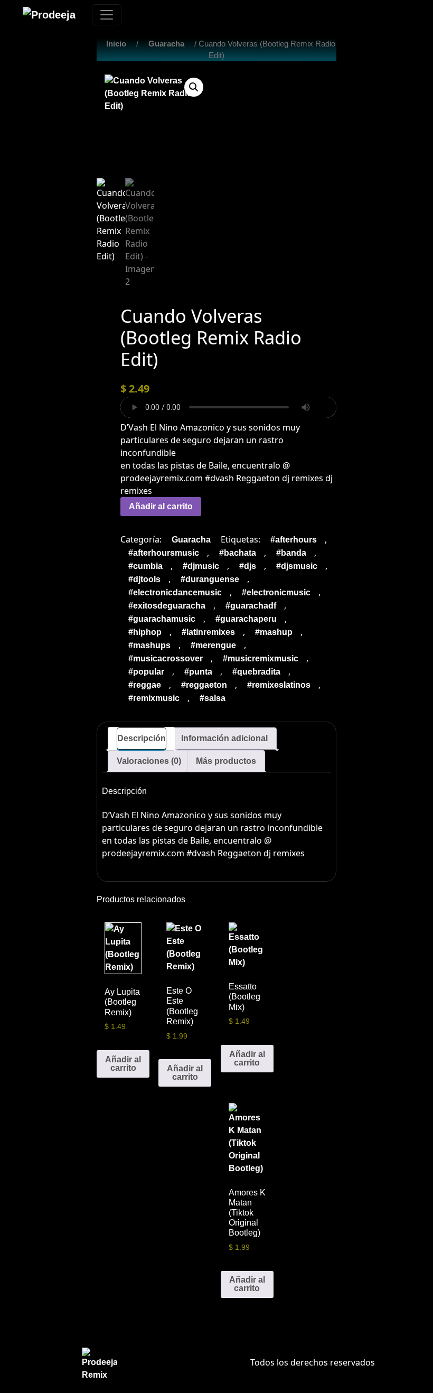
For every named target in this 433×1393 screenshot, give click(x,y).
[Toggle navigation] (106, 14)
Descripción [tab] (141, 738)
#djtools (144, 579)
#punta (198, 671)
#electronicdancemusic (175, 592)
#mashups (149, 645)
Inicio (116, 44)
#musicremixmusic (260, 658)
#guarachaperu (246, 618)
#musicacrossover (165, 658)
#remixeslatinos (278, 684)
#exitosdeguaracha (166, 605)
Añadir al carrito (161, 506)
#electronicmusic (276, 592)
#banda (291, 552)
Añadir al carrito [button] (123, 1063)
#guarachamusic (161, 618)
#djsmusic (296, 566)
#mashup (274, 632)
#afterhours (293, 539)
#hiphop (145, 632)
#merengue (213, 645)
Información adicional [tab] (224, 738)
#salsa (212, 698)
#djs (247, 566)
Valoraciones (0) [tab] (149, 760)
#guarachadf (250, 605)
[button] (193, 87)
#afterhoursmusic (163, 552)
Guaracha (166, 44)
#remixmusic (154, 698)
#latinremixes (208, 632)
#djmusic (201, 566)
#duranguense (210, 579)
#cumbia (145, 566)
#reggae (144, 684)
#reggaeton (204, 684)
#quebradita (256, 671)
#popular (146, 671)
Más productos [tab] (226, 760)
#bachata (237, 552)
